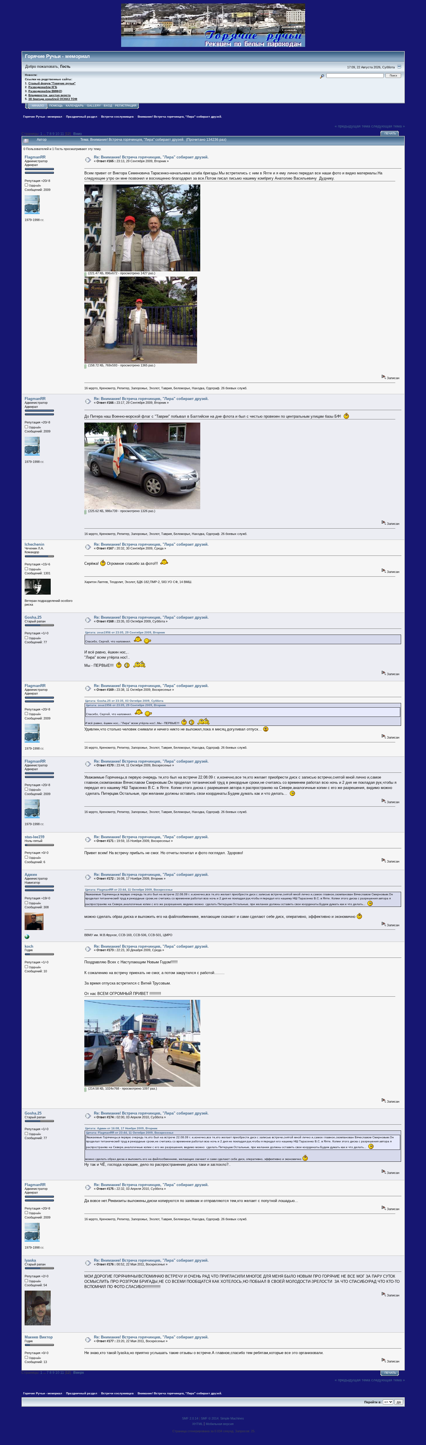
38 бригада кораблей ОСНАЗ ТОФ (52, 99)
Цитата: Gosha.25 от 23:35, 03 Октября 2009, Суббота (124, 700)
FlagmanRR (35, 157)
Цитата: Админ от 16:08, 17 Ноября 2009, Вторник (121, 1128)
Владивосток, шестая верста (49, 95)
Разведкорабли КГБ (42, 87)
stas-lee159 (34, 837)
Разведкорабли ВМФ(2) (45, 91)
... (45, 134)
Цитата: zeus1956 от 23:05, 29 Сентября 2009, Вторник (125, 632)
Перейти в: (373, 1402)
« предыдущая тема (352, 126)
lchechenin (34, 544)
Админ (31, 874)
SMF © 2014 (210, 1418)
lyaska (30, 1260)
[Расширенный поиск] (321, 75)
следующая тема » (388, 126)
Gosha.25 (33, 617)
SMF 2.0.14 (190, 1418)
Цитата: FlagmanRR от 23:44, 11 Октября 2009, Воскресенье (129, 889)
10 (57, 134)
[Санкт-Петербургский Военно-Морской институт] (27, 938)
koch (29, 946)
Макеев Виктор (39, 1337)
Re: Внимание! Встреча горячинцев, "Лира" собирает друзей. (151, 157)
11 (62, 134)
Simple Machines (232, 1418)
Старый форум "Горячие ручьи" (52, 83)
